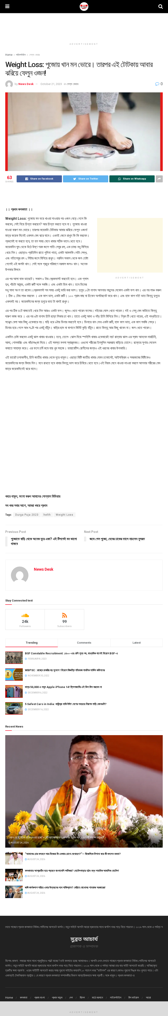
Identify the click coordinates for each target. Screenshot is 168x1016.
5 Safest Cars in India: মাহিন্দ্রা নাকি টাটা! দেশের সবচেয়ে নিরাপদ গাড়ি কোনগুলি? (66, 704)
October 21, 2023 (51, 84)
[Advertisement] (84, 26)
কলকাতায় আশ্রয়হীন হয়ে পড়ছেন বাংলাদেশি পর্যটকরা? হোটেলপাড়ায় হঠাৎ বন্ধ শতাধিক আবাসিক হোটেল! (72, 870)
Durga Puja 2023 (26, 514)
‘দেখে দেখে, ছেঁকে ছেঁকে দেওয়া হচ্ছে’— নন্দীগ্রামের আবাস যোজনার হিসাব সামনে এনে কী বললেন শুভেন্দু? (56, 837)
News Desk (25, 84)
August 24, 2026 (19, 842)
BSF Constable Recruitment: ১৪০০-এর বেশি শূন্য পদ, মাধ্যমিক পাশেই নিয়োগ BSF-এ (71, 653)
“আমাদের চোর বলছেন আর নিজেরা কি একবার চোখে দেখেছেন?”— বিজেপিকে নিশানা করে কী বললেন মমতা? (73, 853)
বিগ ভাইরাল (133, 997)
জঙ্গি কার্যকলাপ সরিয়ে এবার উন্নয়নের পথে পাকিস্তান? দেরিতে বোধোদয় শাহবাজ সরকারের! (65, 887)
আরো (148, 997)
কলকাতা (23, 997)
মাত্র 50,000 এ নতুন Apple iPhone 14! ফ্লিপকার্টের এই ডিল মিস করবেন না (63, 687)
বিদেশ (82, 997)
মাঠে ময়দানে (97, 997)
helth (47, 514)
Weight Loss (64, 514)
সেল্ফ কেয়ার (34, 54)
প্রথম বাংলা (39, 997)
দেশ (71, 997)
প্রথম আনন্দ (57, 997)
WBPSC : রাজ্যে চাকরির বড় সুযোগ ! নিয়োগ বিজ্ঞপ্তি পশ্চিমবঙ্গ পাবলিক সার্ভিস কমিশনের (65, 670)
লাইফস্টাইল (21, 54)
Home (8, 54)
